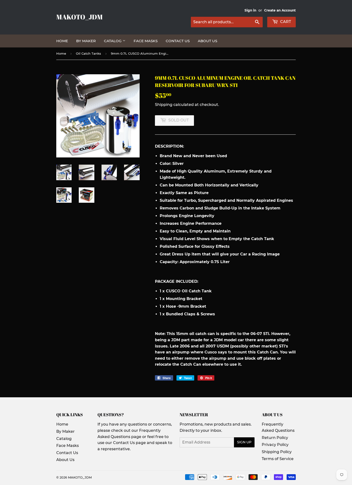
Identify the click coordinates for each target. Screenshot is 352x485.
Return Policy (275, 437)
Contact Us (178, 41)
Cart (285, 21)
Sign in (250, 10)
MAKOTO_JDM (79, 16)
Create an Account (280, 10)
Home (62, 41)
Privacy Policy (275, 444)
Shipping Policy (277, 452)
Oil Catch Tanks (88, 53)
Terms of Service (278, 458)
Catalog (113, 41)
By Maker (86, 41)
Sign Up (244, 442)
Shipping (163, 104)
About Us (207, 41)
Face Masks (146, 41)
